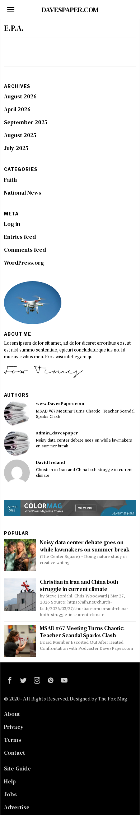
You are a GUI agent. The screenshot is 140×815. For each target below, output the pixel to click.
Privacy (14, 727)
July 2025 (16, 148)
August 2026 (20, 96)
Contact (14, 752)
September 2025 (25, 122)
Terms (12, 740)
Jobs (10, 794)
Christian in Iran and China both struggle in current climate (84, 472)
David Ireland (50, 462)
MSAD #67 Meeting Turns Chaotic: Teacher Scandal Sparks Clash (85, 413)
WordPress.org (24, 262)
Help (10, 781)
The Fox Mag (112, 698)
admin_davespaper (57, 433)
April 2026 (17, 109)
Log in (12, 224)
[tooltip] (17, 414)
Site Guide (17, 768)
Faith (10, 179)
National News (22, 192)
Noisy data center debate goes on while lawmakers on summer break (84, 442)
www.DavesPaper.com (60, 403)
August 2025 (20, 135)
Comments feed (25, 249)
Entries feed (20, 237)
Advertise (16, 807)
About (12, 714)
